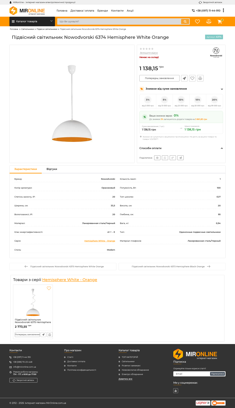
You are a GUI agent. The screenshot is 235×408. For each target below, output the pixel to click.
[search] (185, 21)
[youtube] (175, 390)
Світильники (128, 361)
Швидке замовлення (184, 78)
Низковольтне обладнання (135, 370)
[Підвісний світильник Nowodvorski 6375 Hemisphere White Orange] (33, 302)
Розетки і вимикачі (131, 365)
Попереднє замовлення (159, 78)
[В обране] (192, 78)
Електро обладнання (132, 374)
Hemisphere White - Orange (99, 241)
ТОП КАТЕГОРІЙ (130, 357)
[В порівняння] (200, 78)
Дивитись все (125, 379)
